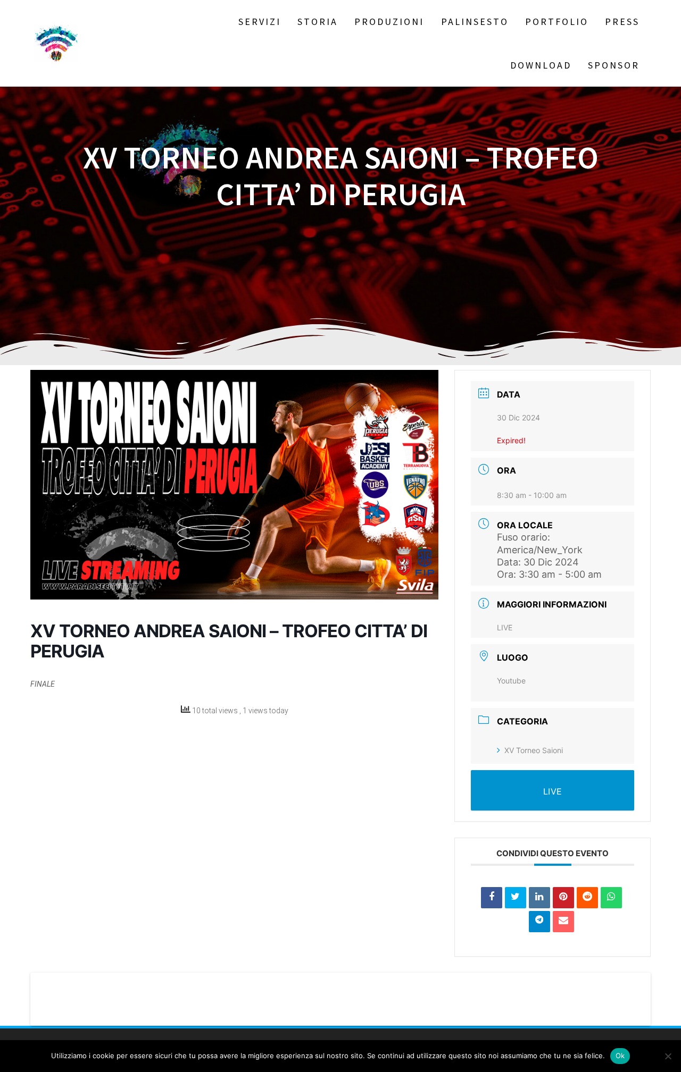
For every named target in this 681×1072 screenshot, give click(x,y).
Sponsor (614, 65)
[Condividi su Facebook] (491, 897)
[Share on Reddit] (587, 897)
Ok (620, 1055)
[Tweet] (515, 897)
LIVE (504, 627)
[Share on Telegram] (539, 921)
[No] (667, 1056)
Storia (317, 21)
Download (540, 65)
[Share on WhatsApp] (611, 897)
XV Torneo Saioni (533, 750)
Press (622, 21)
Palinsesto (475, 21)
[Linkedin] (539, 897)
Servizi (259, 21)
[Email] (563, 921)
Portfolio (556, 21)
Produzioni (389, 21)
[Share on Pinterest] (563, 897)
